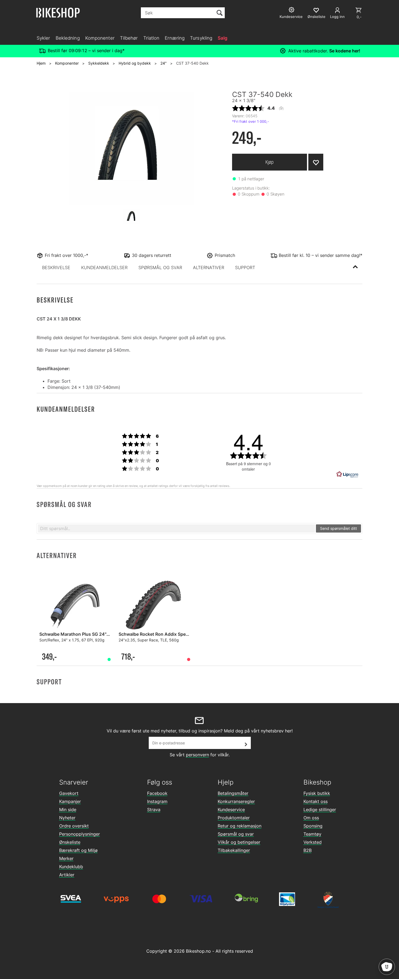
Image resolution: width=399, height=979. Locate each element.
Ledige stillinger (319, 809)
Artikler (66, 874)
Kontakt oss (315, 801)
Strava (153, 809)
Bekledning (68, 38)
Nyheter (67, 817)
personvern (197, 754)
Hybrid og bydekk (135, 63)
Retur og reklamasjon (239, 826)
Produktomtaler (234, 817)
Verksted (312, 842)
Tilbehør (129, 38)
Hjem (41, 63)
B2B (307, 850)
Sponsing (312, 826)
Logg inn (337, 16)
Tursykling (201, 38)
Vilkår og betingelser (239, 842)
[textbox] (176, 528)
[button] (56, 267)
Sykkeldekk (98, 63)
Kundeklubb (71, 866)
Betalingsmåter (233, 793)
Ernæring (175, 38)
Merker (66, 858)
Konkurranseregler (236, 801)
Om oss (311, 817)
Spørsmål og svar (236, 834)
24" (163, 63)
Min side (67, 809)
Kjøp (269, 162)
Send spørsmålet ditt (338, 528)
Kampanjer (70, 801)
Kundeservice (231, 809)
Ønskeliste (69, 842)
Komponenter (100, 38)
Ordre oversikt (74, 826)
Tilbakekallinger (234, 850)
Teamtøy (312, 834)
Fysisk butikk (316, 793)
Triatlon (151, 38)
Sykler (43, 38)
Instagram (157, 801)
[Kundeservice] (292, 10)
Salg (222, 38)
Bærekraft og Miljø (78, 850)
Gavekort (68, 793)
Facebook (157, 793)
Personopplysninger (79, 834)
